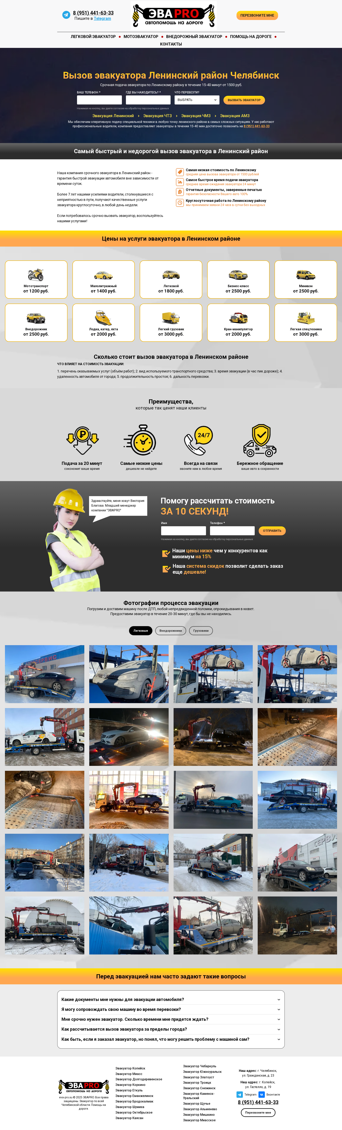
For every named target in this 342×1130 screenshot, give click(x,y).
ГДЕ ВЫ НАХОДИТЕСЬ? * (143, 92)
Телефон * (217, 523)
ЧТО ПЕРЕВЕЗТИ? (187, 92)
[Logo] (174, 15)
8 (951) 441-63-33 (93, 13)
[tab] (140, 630)
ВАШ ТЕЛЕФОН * (88, 92)
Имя (164, 523)
